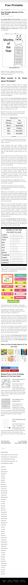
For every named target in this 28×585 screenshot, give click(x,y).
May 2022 (3, 505)
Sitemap (16, 581)
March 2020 (3, 561)
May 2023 (3, 480)
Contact (9, 580)
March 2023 (3, 484)
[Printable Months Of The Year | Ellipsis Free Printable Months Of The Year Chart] (11, 358)
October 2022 (3, 495)
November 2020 (4, 544)
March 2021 (3, 535)
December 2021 (4, 516)
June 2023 (3, 478)
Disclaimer (22, 580)
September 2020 (4, 548)
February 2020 (4, 563)
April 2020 (3, 559)
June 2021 (3, 529)
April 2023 (3, 482)
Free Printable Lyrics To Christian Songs (9, 456)
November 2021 (4, 518)
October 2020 (3, 546)
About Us (4, 580)
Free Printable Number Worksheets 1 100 (9, 461)
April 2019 (3, 574)
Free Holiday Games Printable (7, 463)
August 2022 (3, 499)
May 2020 (3, 556)
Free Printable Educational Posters (21, 442)
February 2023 (4, 486)
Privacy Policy (10, 581)
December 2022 (4, 490)
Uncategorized (10, 16)
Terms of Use (23, 581)
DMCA (4, 581)
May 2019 (3, 571)
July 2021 (3, 527)
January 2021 (3, 539)
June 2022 (3, 503)
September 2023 (4, 471)
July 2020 (3, 552)
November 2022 (4, 493)
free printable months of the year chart (11, 363)
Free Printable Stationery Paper (6, 442)
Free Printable (14, 5)
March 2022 (3, 510)
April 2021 (3, 533)
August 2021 (3, 524)
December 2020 (4, 542)
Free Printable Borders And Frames (8, 459)
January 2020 (3, 565)
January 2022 (3, 514)
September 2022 (4, 497)
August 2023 (3, 473)
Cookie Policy (16, 580)
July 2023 (3, 476)
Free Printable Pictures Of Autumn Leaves (9, 454)
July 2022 (3, 501)
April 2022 (3, 507)
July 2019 (3, 567)
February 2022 (4, 512)
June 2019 (3, 569)
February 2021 (4, 537)
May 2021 (3, 531)
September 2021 (4, 522)
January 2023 (3, 488)
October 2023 (3, 469)
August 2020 (3, 550)
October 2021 (3, 520)
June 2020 (3, 554)
